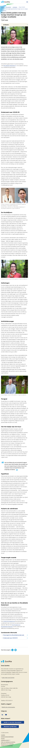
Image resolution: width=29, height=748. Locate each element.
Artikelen (15, 7)
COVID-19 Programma (9, 621)
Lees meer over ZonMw (8, 677)
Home (2, 7)
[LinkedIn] (2, 714)
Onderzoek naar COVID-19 (10, 638)
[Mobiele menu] (27, 2)
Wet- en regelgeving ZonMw (8, 742)
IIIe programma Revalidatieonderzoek (13, 635)
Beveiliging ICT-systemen (7, 743)
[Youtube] (6, 714)
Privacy (3, 738)
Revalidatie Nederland (9, 65)
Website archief (5, 740)
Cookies (3, 735)
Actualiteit (8, 7)
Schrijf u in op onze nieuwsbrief (12, 722)
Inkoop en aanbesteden (7, 745)
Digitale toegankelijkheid (7, 736)
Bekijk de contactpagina (8, 707)
